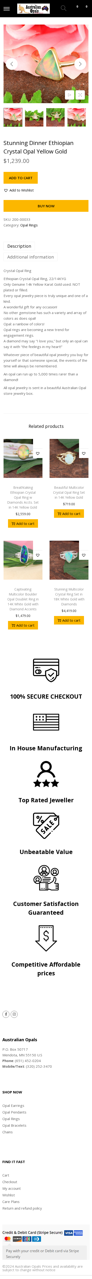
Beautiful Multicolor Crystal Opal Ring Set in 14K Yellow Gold (69, 492)
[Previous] (12, 64)
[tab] (46, 246)
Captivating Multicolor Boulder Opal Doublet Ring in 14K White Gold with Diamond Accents (23, 599)
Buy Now (46, 206)
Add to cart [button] (25, 523)
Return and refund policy (22, 1208)
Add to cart (21, 177)
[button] (19, 190)
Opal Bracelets (14, 1125)
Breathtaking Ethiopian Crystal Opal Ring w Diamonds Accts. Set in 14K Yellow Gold (23, 497)
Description (19, 246)
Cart (5, 1175)
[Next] (80, 64)
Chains (7, 1132)
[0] (73, 9)
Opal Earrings (13, 1105)
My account (11, 1188)
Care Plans (11, 1201)
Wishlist (8, 1195)
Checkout (9, 1181)
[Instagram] (14, 1014)
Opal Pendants (14, 1112)
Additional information (30, 257)
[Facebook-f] (5, 1014)
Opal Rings (29, 225)
